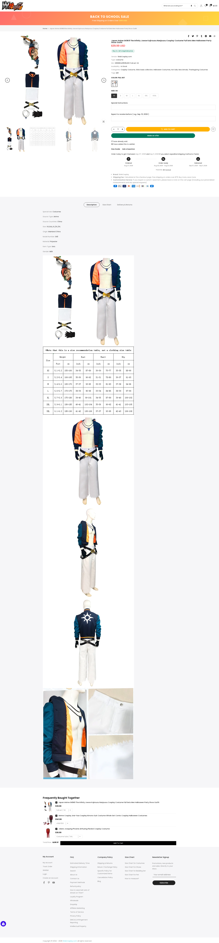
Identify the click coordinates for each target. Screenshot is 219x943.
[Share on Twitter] (193, 36)
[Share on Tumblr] (202, 36)
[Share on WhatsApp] (215, 36)
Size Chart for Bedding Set (135, 871)
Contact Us (74, 878)
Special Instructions (119, 103)
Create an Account (50, 878)
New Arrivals (183, 70)
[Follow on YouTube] (53, 883)
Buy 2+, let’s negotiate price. (123, 51)
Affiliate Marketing (77, 908)
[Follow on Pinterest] (49, 883)
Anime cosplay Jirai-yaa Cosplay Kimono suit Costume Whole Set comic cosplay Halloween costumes (103, 815)
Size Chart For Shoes (133, 867)
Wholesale (74, 900)
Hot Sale (174, 70)
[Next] (104, 80)
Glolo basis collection (144, 70)
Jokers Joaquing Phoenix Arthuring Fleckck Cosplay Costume (84, 829)
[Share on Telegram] (206, 36)
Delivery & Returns (124, 204)
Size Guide (115, 149)
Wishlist (46, 870)
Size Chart (107, 204)
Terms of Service (77, 912)
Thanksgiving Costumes (198, 70)
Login (45, 874)
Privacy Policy (75, 916)
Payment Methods (77, 882)
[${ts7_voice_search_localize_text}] (191, 6)
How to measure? (132, 878)
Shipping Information (78, 867)
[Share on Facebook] (189, 36)
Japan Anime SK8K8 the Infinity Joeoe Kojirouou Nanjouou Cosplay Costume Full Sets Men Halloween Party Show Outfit (109, 802)
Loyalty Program (76, 897)
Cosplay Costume (128, 70)
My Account (47, 862)
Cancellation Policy (105, 877)
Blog (99, 881)
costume (119, 60)
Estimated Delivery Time (80, 863)
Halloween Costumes (162, 70)
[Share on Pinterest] (197, 36)
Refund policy (75, 886)
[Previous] (7, 80)
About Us (73, 875)
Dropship (73, 904)
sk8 (117, 73)
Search (73, 871)
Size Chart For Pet (132, 875)
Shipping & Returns (105, 863)
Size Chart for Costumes (135, 863)
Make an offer (155, 136)
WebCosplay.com (125, 56)
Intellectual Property (78, 926)
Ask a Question (128, 149)
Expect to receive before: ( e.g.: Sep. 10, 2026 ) (130, 114)
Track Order (47, 866)
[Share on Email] (210, 36)
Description (92, 204)
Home (45, 28)
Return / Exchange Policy (107, 867)
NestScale (168, 169)
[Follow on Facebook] (44, 883)
